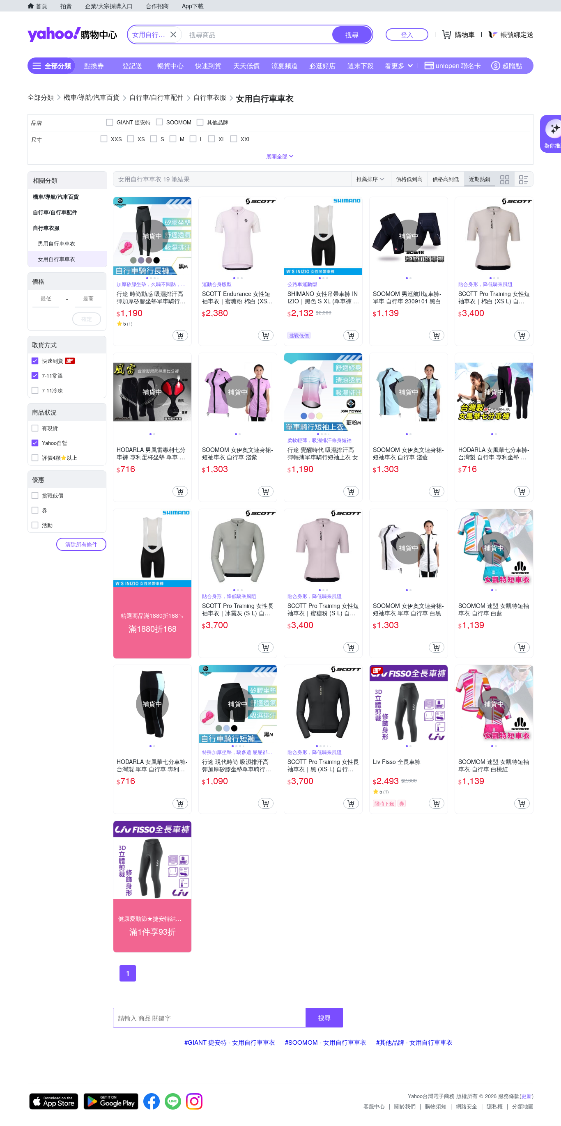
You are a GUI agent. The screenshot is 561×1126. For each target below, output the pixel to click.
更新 (526, 1096)
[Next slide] (186, 236)
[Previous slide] (118, 236)
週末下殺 (360, 65)
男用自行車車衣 (56, 243)
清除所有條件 (81, 544)
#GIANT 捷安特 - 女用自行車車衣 (229, 1042)
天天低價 (246, 65)
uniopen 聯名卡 (458, 65)
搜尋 (324, 1017)
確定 (86, 319)
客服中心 (374, 1106)
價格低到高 (409, 179)
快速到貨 (208, 65)
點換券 (94, 65)
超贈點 (512, 65)
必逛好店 (322, 65)
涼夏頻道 (284, 65)
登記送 (132, 65)
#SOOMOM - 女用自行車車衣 (325, 1042)
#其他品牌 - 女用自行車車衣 (414, 1042)
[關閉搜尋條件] (173, 34)
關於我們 (405, 1106)
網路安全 (466, 1106)
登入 (407, 34)
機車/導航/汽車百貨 (56, 196)
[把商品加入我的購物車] (180, 335)
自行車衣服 (46, 228)
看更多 (395, 65)
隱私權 (495, 1106)
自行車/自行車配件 (55, 212)
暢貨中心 (170, 65)
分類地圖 (522, 1106)
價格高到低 (445, 179)
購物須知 (435, 1106)
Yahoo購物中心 (72, 34)
